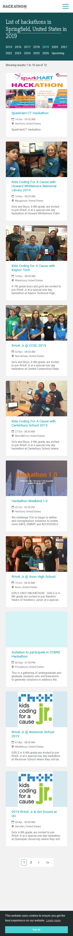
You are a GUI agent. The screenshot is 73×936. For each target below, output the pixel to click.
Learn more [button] (53, 920)
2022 (9, 53)
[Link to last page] (48, 862)
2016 (18, 47)
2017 (27, 47)
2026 (46, 53)
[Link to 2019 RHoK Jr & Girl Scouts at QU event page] (36, 789)
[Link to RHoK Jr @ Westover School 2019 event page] (36, 709)
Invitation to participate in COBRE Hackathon (36, 654)
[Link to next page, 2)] (38, 862)
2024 (27, 53)
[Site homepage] (15, 6)
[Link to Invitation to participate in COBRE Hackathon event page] (36, 629)
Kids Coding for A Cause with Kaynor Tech (33, 268)
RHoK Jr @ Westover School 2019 (33, 734)
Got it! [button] (36, 929)
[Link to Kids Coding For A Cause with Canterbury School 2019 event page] (36, 398)
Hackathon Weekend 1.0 (29, 501)
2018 (36, 47)
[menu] (65, 6)
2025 (36, 53)
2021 (64, 47)
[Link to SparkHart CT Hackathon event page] (36, 90)
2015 (9, 47)
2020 (55, 47)
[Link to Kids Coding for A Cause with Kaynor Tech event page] (36, 243)
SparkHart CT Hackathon (30, 113)
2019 (46, 47)
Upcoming (58, 53)
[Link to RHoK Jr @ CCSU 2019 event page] (36, 323)
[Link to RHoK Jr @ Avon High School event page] (36, 554)
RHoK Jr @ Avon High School (33, 577)
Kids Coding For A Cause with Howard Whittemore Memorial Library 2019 (34, 186)
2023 (18, 53)
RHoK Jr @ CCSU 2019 (29, 345)
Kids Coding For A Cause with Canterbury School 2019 (34, 423)
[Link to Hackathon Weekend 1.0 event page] (36, 478)
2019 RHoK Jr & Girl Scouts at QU (34, 814)
